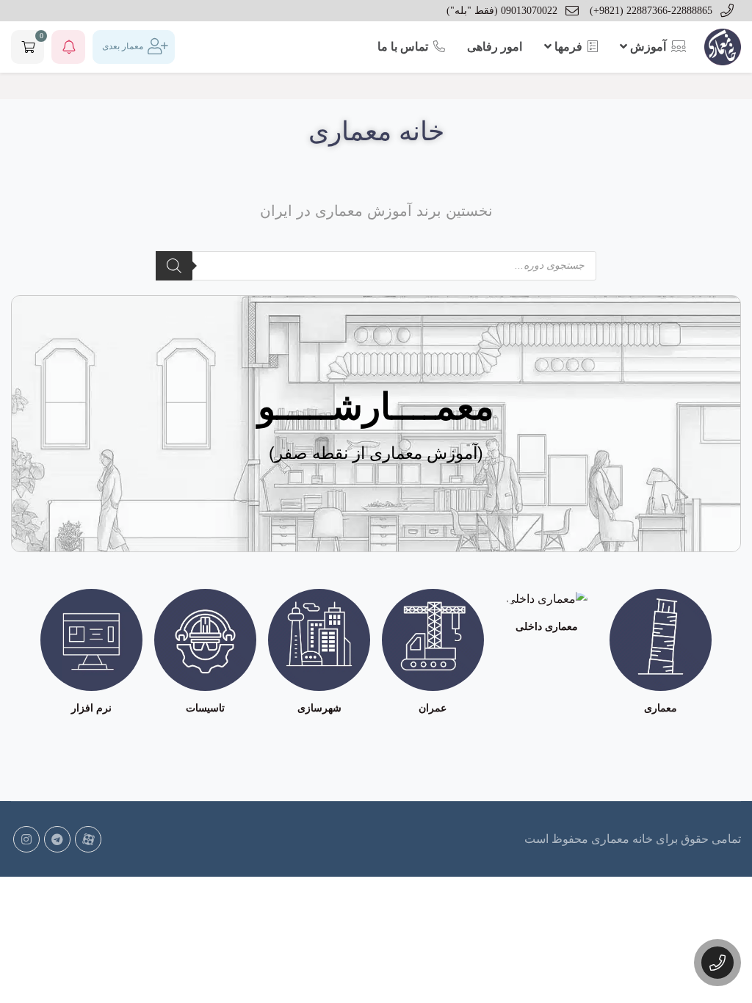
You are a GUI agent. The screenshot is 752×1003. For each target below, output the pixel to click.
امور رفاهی (494, 46)
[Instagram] (26, 839)
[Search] (174, 265)
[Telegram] (57, 839)
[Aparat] (88, 839)
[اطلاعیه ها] (68, 47)
